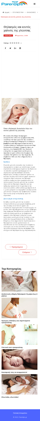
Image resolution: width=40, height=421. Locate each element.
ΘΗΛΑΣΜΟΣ (8, 35)
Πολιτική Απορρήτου (20, 413)
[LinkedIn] (20, 48)
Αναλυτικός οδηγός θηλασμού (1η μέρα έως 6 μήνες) (19, 295)
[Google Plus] (15, 48)
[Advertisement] (20, 75)
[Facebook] (5, 48)
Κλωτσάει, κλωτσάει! (10, 397)
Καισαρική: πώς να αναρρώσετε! (14, 372)
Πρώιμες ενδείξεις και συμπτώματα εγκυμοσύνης (16, 321)
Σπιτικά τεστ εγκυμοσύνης (12, 347)
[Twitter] (10, 48)
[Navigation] (34, 4)
